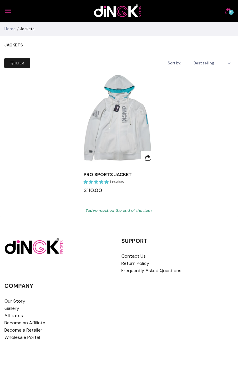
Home (10, 28)
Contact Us (133, 256)
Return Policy (135, 263)
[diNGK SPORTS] (118, 11)
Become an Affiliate (24, 323)
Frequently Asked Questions (151, 270)
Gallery (11, 308)
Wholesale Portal (22, 337)
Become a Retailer (23, 330)
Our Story (14, 301)
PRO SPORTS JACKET (108, 174)
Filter (19, 63)
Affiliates (13, 315)
